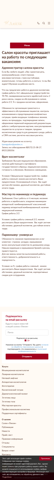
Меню (27, 45)
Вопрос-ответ (8, 451)
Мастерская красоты (11, 406)
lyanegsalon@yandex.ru (12, 144)
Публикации (7, 427)
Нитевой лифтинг (10, 378)
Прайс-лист (7, 435)
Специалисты (8, 447)
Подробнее (7, 477)
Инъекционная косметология (15, 370)
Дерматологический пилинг (15, 394)
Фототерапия (8, 386)
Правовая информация (12, 439)
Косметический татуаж (12, 390)
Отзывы (5, 443)
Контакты (6, 455)
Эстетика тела (8, 402)
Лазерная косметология (13, 374)
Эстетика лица (8, 398)
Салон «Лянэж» (9, 423)
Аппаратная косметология (14, 382)
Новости (6, 431)
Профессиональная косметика (16, 409)
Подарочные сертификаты (14, 413)
